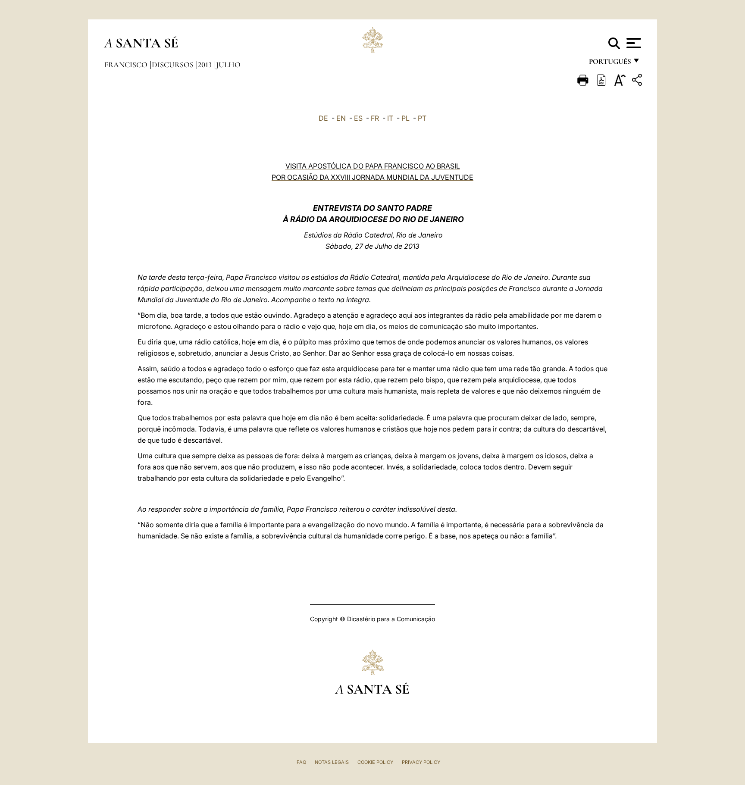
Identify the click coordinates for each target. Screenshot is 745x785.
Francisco (126, 64)
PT (422, 118)
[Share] (638, 81)
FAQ (301, 762)
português (609, 63)
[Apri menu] (632, 43)
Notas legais (332, 762)
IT (390, 118)
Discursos (173, 64)
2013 (205, 64)
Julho (228, 64)
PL (405, 118)
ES (358, 118)
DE (323, 118)
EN (341, 118)
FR (375, 118)
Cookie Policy (375, 762)
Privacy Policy (421, 762)
